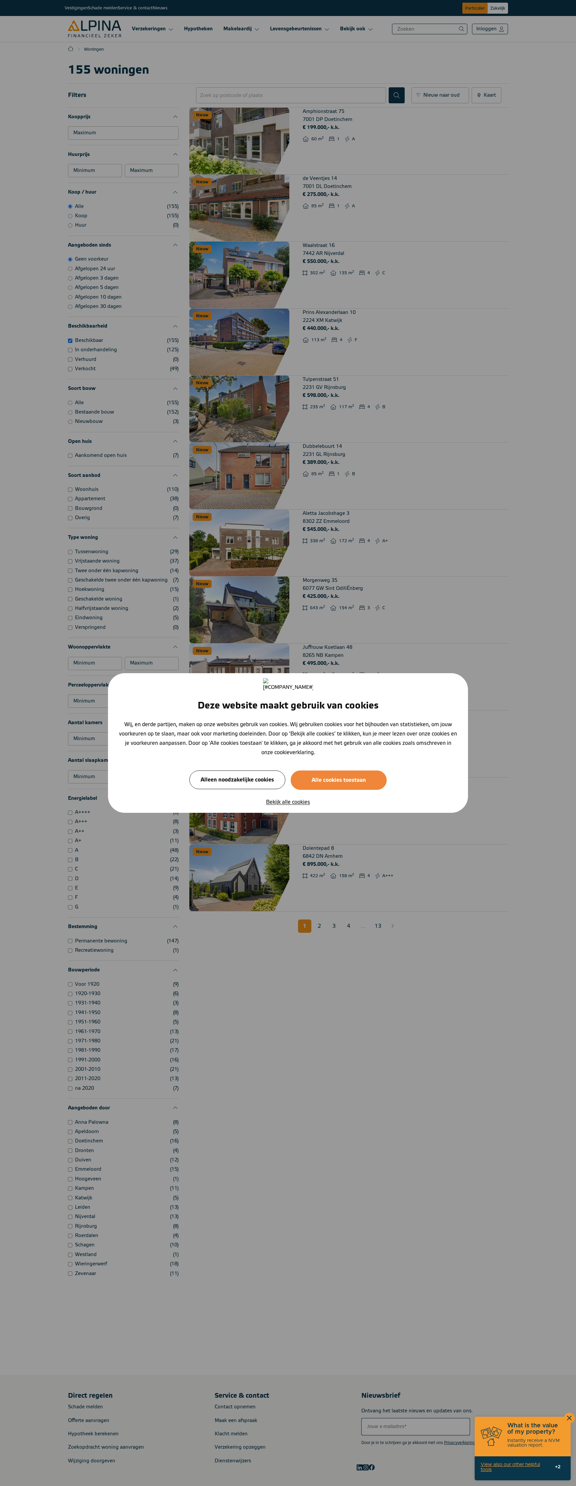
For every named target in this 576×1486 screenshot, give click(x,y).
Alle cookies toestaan (339, 780)
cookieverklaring (294, 752)
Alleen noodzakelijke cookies (237, 780)
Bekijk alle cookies (288, 802)
